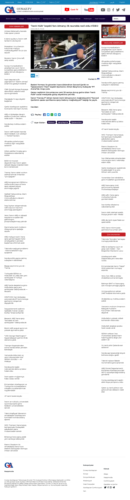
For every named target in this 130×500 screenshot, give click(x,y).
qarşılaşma (63, 122)
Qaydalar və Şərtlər (111, 484)
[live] (71, 10)
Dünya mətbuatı (74, 18)
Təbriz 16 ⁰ (54, 2)
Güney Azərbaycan (33, 18)
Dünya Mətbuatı (89, 477)
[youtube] (89, 10)
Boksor (51, 122)
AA (32, 75)
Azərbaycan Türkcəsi (97, 2)
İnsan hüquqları (100, 18)
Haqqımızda (9, 2)
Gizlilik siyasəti (109, 481)
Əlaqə (20, 2)
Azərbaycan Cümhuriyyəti (51, 18)
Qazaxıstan (76, 122)
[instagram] (109, 10)
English (122, 2)
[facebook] (113, 10)
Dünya (21, 18)
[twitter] (118, 10)
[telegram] (124, 10)
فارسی (112, 2)
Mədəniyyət (88, 18)
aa (37, 75)
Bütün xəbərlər (11, 18)
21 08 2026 (29, 2)
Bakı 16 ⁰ (41, 2)
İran (65, 18)
